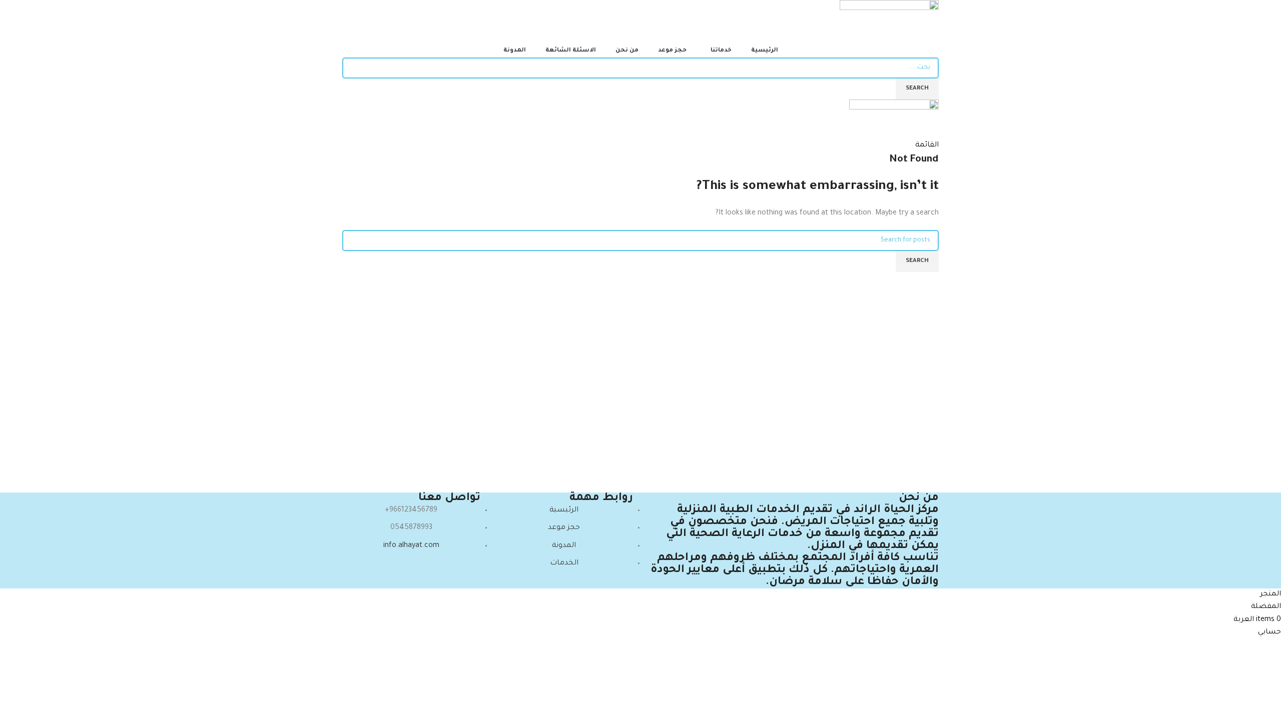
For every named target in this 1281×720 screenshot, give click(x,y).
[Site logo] (889, 23)
